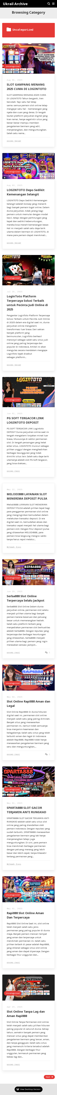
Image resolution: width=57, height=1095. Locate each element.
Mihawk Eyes (14, 547)
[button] (53, 4)
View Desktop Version (30, 1089)
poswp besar (14, 141)
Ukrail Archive (15, 4)
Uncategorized (13, 66)
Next (48, 1077)
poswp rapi (13, 471)
